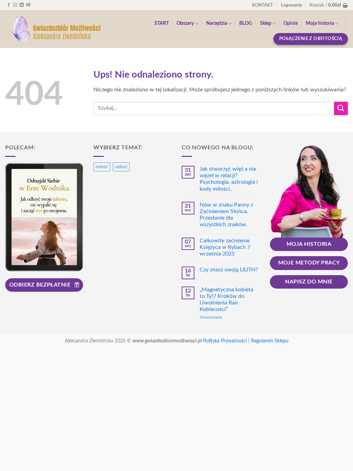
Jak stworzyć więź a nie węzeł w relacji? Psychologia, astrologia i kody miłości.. (229, 179)
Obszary (185, 23)
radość (121, 167)
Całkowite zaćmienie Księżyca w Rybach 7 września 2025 (225, 247)
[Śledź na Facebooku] (9, 5)
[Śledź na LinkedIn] (22, 5)
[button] (291, 5)
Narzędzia (216, 23)
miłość (101, 167)
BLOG (245, 23)
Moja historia (320, 23)
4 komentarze (222, 317)
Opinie (290, 23)
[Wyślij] (341, 108)
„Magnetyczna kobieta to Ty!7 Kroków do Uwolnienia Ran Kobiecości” (226, 299)
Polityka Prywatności (225, 340)
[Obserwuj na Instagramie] (15, 5)
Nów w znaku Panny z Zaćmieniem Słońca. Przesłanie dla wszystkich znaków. (226, 215)
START (161, 23)
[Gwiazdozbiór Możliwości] (54, 29)
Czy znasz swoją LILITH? (229, 269)
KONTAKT (262, 5)
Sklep (265, 23)
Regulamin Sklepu (270, 340)
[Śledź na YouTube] (28, 5)
